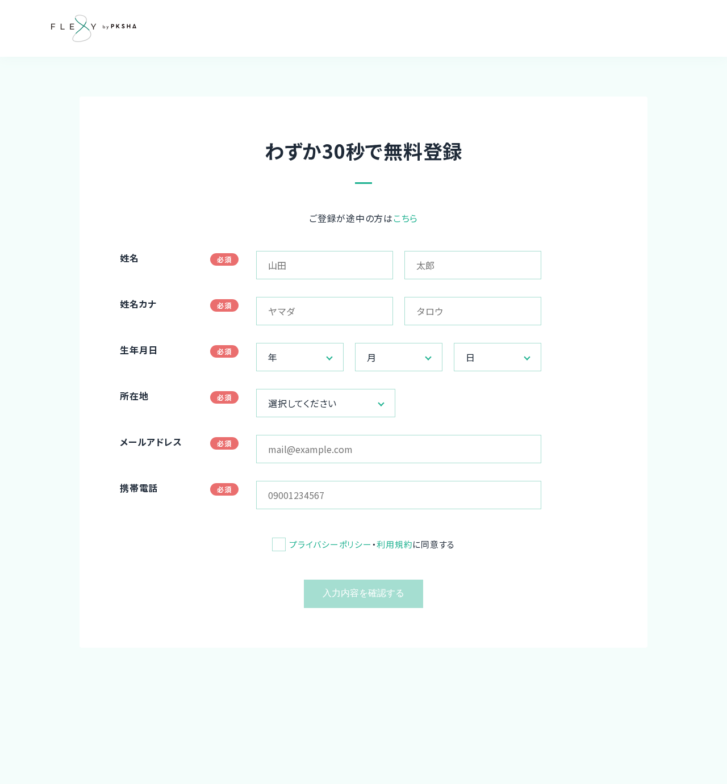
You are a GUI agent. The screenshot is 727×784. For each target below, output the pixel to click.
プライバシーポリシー (330, 544)
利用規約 (394, 544)
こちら (405, 218)
